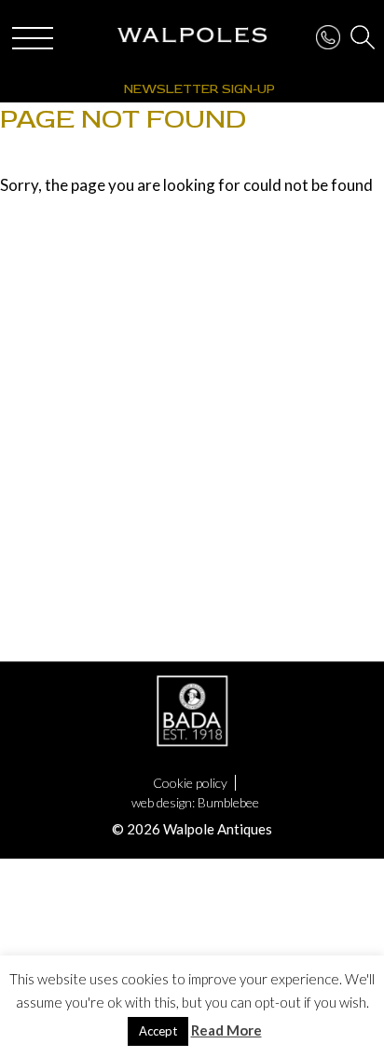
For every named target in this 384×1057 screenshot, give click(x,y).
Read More (226, 1030)
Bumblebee (228, 802)
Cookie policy (190, 783)
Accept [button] (158, 1030)
